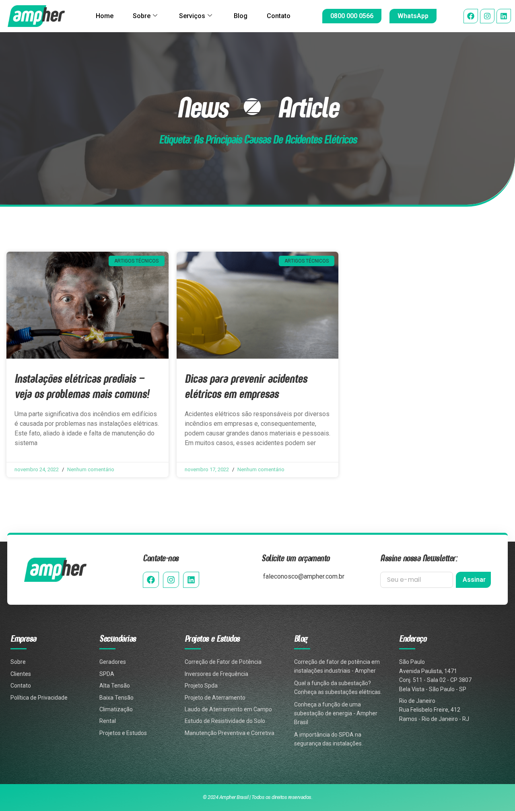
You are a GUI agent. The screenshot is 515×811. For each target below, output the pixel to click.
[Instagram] (487, 16)
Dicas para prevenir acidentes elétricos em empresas (246, 386)
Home (104, 16)
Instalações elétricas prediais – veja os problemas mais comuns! (81, 386)
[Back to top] (496, 764)
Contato (278, 16)
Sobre (141, 16)
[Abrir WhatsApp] (495, 790)
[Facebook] (471, 16)
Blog (240, 16)
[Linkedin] (503, 16)
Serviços (192, 16)
